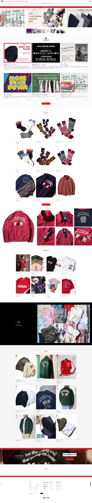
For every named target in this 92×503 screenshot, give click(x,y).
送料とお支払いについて (59, 485)
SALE (50, 3)
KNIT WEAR (37, 485)
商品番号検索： (31, 493)
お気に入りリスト (52, 485)
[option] (49, 18)
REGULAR (44, 3)
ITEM (48, 3)
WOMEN (30, 490)
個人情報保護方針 (68, 457)
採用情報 (57, 490)
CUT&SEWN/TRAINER (38, 484)
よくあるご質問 (58, 484)
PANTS (36, 486)
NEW (42, 3)
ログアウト (51, 486)
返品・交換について (58, 486)
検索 (41, 493)
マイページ (51, 484)
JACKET (30, 486)
